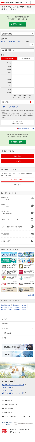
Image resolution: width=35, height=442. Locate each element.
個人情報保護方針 (7, 400)
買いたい (5, 324)
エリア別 (5, 319)
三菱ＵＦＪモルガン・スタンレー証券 (13, 393)
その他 (4, 338)
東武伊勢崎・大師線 (14, 41)
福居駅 (17, 307)
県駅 (10, 309)
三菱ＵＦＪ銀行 (6, 387)
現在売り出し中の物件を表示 (10, 107)
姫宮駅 (24, 305)
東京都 (3, 41)
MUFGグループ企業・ (11, 346)
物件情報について (7, 412)
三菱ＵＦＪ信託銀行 (8, 390)
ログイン (27, 2)
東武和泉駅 (16, 305)
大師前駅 (17, 309)
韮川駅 (24, 309)
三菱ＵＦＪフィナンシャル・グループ (13, 384)
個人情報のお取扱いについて (10, 404)
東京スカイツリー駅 (7, 307)
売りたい (5, 328)
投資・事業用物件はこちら (26, 128)
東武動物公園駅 (5, 305)
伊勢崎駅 (3, 309)
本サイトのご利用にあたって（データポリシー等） (17, 417)
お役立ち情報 (6, 333)
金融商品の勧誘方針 (8, 408)
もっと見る (31, 295)
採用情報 (7, 354)
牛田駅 (24, 307)
